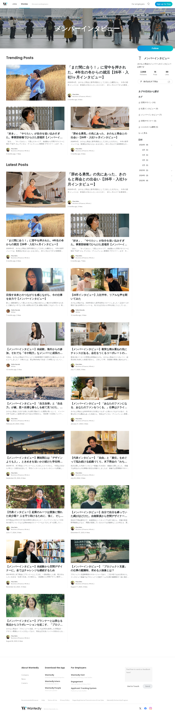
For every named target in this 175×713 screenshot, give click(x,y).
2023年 (142, 180)
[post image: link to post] (36, 83)
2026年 (142, 145)
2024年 (142, 175)
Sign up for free (164, 4)
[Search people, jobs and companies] (148, 4)
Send (147, 686)
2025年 (142, 170)
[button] (30, 667)
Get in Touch (133, 686)
